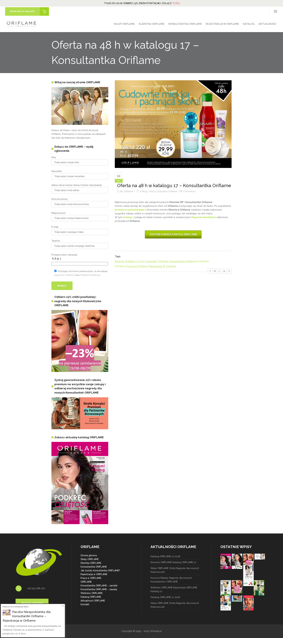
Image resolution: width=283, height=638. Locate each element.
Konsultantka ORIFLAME (94, 566)
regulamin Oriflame (64, 275)
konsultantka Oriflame (183, 261)
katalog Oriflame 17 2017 (129, 261)
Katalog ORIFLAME (91, 597)
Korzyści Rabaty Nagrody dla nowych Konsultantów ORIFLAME (171, 580)
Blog (144, 191)
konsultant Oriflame (157, 261)
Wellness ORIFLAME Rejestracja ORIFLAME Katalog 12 (174, 589)
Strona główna (89, 555)
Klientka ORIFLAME (91, 563)
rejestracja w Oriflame (162, 266)
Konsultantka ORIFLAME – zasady (99, 589)
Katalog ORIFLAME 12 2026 (165, 556)
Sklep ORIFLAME (90, 559)
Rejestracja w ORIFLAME (94, 574)
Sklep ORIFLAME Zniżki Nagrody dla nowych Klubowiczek (175, 570)
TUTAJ (176, 3)
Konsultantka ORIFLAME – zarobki (99, 585)
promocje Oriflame (137, 266)
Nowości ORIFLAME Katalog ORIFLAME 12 (173, 562)
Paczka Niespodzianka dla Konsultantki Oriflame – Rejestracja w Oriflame (27, 616)
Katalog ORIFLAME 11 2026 (165, 597)
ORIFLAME (86, 581)
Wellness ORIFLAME (92, 593)
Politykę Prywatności (90, 275)
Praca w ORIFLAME (91, 578)
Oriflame (128, 191)
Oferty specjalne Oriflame (163, 191)
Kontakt (85, 604)
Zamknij (63, 606)
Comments (189, 191)
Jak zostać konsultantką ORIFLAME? (100, 570)
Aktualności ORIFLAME (93, 600)
